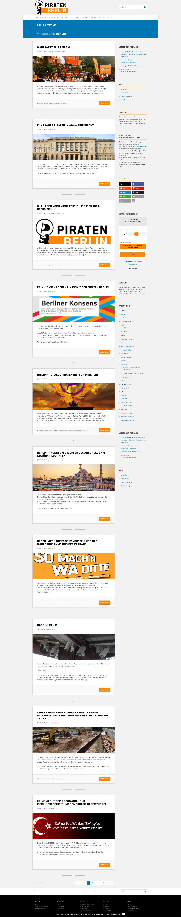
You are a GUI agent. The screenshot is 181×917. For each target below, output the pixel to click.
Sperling (123, 66)
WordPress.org (125, 100)
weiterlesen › (104, 103)
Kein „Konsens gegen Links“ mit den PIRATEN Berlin (73, 286)
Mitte (105, 904)
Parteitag (63, 379)
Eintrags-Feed (125, 93)
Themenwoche (127, 405)
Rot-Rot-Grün (62, 265)
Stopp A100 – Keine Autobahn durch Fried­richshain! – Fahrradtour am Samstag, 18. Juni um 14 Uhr (72, 715)
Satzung (36, 904)
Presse (85, 17)
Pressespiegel (125, 388)
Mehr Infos (60, 901)
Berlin (57, 51)
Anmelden (124, 89)
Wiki (59, 904)
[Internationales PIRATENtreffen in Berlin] (74, 400)
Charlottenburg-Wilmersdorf (88, 904)
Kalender (77, 17)
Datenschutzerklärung (40, 908)
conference (48, 430)
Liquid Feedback (126, 357)
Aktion (67, 17)
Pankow (106, 908)
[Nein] (179, 914)
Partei (59, 17)
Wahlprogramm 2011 (127, 413)
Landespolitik (125, 353)
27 (107, 882)
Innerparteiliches (126, 350)
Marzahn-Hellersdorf (86, 910)
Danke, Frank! (47, 624)
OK (123, 914)
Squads (125, 331)
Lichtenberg (84, 908)
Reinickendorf (107, 910)
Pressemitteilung (73, 379)
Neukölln (106, 906)
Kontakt (102, 17)
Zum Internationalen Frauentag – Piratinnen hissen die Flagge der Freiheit (133, 54)
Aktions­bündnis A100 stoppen (56, 779)
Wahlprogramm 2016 (60, 213)
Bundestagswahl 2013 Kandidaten (133, 373)
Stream (93, 17)
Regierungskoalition (53, 265)
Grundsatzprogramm (127, 346)
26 (104, 882)
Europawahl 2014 (126, 339)
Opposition (44, 265)
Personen (124, 364)
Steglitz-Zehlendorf (132, 906)
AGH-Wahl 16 (44, 103)
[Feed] (34, 890)
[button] (125, 184)
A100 (42, 779)
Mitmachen (49, 17)
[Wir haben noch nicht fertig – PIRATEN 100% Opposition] (74, 235)
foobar (123, 343)
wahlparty (65, 103)
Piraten (84, 430)
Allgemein (54, 379)
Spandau (129, 904)
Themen (38, 17)
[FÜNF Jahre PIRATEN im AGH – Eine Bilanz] (74, 148)
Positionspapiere (126, 377)
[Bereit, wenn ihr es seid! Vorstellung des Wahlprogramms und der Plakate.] (74, 566)
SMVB (124, 328)
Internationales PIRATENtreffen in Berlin (67, 374)
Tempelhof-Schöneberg (133, 908)
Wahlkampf (62, 51)
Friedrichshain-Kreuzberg (87, 906)
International (55, 430)
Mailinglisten (61, 906)
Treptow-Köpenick (132, 910)
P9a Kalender (61, 908)
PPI (67, 379)
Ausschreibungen (126, 321)
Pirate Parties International (75, 430)
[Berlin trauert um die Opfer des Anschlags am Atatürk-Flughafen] (74, 478)
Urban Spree (52, 103)
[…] (102, 93)
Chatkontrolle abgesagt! (128, 62)
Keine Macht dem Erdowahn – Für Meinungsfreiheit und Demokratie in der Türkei (71, 802)
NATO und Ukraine (134, 66)
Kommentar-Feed (126, 96)
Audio (122, 318)
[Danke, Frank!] (74, 647)
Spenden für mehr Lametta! (41, 906)
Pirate (65, 430)
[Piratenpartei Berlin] (52, 7)
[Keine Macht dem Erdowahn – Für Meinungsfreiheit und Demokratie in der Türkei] (74, 826)
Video (110, 17)
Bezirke (57, 723)
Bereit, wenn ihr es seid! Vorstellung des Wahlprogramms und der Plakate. (67, 542)
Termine (80, 379)
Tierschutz (124, 399)
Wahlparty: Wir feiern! (53, 47)
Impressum (37, 901)
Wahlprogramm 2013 (127, 416)
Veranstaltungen (87, 379)
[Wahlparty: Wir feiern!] (74, 70)
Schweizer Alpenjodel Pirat (129, 60)
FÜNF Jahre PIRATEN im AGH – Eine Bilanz (65, 125)
